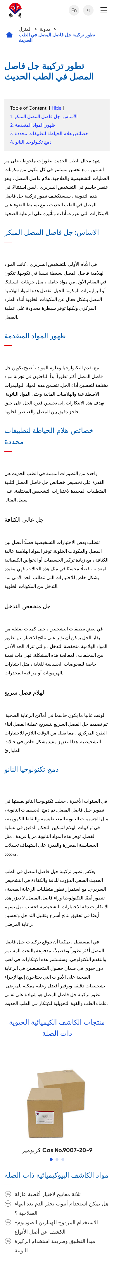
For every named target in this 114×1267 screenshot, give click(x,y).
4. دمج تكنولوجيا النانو (30, 142)
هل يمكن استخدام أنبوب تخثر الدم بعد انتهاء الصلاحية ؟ (62, 1208)
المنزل (25, 29)
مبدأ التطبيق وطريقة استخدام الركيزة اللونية (55, 1246)
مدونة (45, 29)
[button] (51, 1159)
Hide (56, 108)
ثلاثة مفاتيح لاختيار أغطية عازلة (48, 1194)
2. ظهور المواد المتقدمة (32, 125)
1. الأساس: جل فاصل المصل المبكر (43, 116)
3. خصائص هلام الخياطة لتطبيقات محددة (49, 133)
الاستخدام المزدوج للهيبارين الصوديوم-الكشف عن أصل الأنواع (56, 1227)
